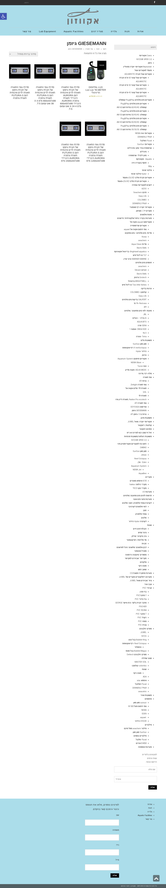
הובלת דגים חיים (140, 529)
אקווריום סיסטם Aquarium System (132, 359)
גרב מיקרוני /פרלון (139, 536)
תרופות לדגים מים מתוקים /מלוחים (137, 495)
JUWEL (143, 632)
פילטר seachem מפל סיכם (135, 728)
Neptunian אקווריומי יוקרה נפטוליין (137, 67)
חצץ (145, 510)
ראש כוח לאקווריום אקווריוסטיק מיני (132, 444)
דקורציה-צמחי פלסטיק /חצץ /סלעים (137, 503)
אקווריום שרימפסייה (138, 225)
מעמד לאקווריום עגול (143, 70)
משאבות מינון (146, 418)
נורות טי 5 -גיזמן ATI (139, 414)
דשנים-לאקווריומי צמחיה (142, 185)
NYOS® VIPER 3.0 (144, 59)
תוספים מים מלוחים (144, 262)
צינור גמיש (142, 532)
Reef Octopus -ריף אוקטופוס (134, 643)
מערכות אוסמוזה (145, 747)
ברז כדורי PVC (141, 599)
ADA (145, 677)
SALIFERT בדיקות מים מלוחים (134, 299)
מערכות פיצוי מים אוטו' (142, 499)
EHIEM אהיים (141, 743)
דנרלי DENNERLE (145, 137)
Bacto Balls (142, 248)
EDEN (144, 713)
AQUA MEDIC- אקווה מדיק (136, 370)
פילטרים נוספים (140, 736)
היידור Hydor (141, 351)
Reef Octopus (140, 458)
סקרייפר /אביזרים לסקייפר (136, 558)
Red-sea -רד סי (140, 303)
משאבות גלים (146, 340)
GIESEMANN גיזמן (139, 410)
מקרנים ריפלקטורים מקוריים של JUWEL (135, 577)
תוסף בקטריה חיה (139, 163)
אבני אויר (148, 584)
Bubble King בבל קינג (138, 640)
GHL (145, 392)
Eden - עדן (142, 462)
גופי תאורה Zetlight (139, 384)
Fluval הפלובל (146, 140)
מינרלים (143, 151)
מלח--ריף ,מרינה (145, 373)
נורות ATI (143, 381)
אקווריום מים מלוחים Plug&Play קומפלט (135, 100)
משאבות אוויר (146, 695)
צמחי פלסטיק (141, 514)
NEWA (144, 710)
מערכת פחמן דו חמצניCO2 (141, 573)
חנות (98, 49)
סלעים (144, 518)
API (145, 307)
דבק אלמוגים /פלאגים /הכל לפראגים (132, 547)
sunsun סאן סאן (140, 702)
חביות (144, 543)
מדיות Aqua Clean (139, 244)
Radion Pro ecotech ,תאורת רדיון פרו (131, 399)
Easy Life (143, 196)
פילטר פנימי (147, 170)
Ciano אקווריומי (145, 55)
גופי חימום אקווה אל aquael (135, 229)
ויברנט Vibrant (141, 270)
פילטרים (148, 725)
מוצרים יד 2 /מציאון (144, 211)
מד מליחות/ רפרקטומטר (137, 540)
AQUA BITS (142, 322)
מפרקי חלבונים (145, 629)
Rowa (144, 237)
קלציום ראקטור (145, 429)
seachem (142, 240)
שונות (149, 525)
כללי (150, 166)
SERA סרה (142, 325)
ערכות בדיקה (146, 288)
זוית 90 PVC (142, 610)
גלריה (149, 812)
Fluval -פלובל (141, 739)
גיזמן (150, 63)
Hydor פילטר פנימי (139, 174)
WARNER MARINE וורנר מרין (135, 259)
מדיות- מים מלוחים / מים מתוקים (138, 233)
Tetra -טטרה (141, 336)
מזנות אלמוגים (146, 214)
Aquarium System (139, 466)
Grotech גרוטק (140, 277)
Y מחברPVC (141, 595)
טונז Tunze (142, 366)
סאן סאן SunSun (140, 344)
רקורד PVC (142, 617)
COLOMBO (142, 200)
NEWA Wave (136, 362)
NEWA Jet (137, 469)
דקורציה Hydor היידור (138, 521)
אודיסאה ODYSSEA (138, 407)
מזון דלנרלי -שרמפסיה (138, 155)
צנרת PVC (142, 625)
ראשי (104, 49)
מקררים (148, 477)
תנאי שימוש (125, 886)
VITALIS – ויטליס (140, 318)
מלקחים (143, 562)
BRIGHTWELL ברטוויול (137, 281)
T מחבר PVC (141, 614)
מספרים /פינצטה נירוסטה (136, 555)
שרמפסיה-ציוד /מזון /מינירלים (139, 148)
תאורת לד (143, 396)
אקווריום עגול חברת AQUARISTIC (138, 74)
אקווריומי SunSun (144, 144)
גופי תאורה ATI (141, 403)
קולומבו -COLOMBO (138, 292)
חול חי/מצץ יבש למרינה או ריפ (139, 432)
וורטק (144, 355)
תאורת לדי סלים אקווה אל (136, 388)
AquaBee (143, 473)
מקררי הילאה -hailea (138, 484)
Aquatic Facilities (145, 815)
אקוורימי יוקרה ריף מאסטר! (141, 207)
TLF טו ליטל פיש (140, 255)
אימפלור (138, 647)
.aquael (143, 717)
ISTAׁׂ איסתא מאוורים (138, 481)
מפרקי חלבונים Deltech (137, 654)
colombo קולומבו (139, 665)
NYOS (144, 636)
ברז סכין (143, 592)
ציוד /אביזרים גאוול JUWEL (141, 580)
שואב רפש (142, 569)
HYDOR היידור (141, 721)
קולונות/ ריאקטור (145, 425)
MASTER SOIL (141, 662)
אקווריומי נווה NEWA (143, 133)
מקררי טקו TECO (140, 488)
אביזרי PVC (147, 588)
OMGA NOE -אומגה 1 (138, 329)
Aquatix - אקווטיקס (144, 159)
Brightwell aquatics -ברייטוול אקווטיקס (130, 251)
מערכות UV (147, 492)
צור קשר (148, 819)
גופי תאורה (89, 49)
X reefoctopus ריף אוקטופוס (134, 348)
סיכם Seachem (140, 192)
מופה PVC (142, 621)
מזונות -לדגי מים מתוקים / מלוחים (138, 311)
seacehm (142, 691)
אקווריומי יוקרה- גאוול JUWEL (140, 421)
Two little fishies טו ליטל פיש (134, 285)
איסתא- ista (142, 680)
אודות (150, 804)
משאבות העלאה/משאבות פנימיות (138, 436)
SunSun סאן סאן (140, 732)
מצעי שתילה (147, 658)
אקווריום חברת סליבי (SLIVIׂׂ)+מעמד (137, 177)
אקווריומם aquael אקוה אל (141, 222)
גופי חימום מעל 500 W (137, 706)
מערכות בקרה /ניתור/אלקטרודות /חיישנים (134, 218)
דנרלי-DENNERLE (139, 203)
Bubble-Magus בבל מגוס (136, 651)
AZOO (144, 188)
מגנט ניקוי (142, 566)
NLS (145, 333)
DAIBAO (143, 447)
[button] (3, 16)
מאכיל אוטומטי (140, 551)
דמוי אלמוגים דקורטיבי (137, 506)
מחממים (148, 699)
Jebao (144, 455)
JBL (145, 314)
